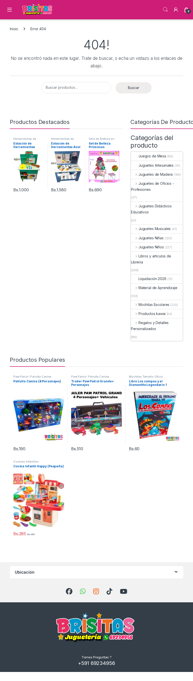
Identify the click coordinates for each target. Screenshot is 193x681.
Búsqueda (165, 9)
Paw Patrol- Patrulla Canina (32, 376)
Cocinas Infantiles (25, 461)
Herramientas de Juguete (24, 140)
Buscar (133, 87)
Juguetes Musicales (154, 228)
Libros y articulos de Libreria (151, 259)
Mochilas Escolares (153, 304)
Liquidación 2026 (152, 279)
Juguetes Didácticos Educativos (151, 209)
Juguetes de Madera (155, 174)
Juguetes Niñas (151, 238)
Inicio (14, 29)
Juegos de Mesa (152, 156)
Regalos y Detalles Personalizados (150, 326)
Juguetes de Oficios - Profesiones (152, 186)
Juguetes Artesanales (156, 165)
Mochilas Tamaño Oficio (146, 376)
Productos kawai (152, 313)
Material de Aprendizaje (157, 288)
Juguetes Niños (151, 247)
